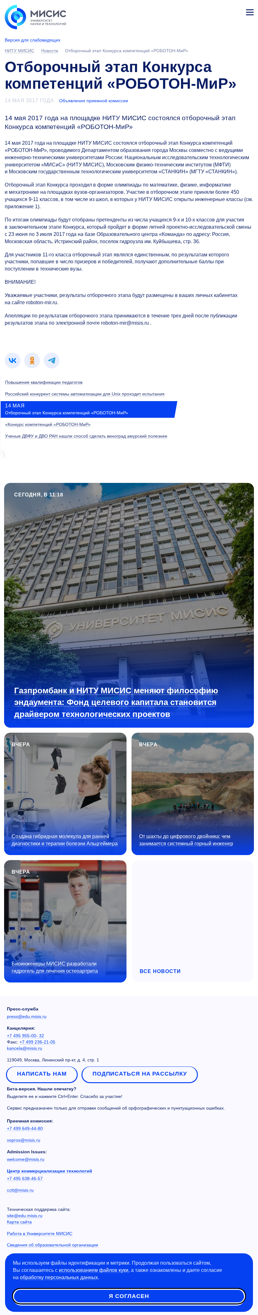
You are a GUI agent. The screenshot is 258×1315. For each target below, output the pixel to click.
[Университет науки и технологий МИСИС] (35, 16)
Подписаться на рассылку (140, 1074)
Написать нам (42, 1074)
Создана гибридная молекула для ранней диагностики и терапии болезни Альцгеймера (65, 840)
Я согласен (129, 1296)
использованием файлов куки (93, 1270)
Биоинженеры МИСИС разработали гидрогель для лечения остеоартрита (55, 967)
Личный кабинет (234, 11)
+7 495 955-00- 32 (25, 1035)
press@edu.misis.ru (27, 1016)
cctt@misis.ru (20, 1190)
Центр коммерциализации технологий (49, 1170)
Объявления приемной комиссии (93, 100)
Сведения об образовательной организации (52, 1244)
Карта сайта (19, 1221)
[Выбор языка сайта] (220, 10)
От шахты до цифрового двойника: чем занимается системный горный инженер (186, 840)
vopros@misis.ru (23, 1140)
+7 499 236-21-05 (37, 1041)
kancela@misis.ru (24, 1048)
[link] (12, 360)
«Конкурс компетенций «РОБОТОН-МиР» (48, 424)
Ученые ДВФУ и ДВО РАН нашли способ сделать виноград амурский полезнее (86, 436)
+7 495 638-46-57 (25, 1178)
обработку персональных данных (59, 1277)
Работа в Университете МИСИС (39, 1233)
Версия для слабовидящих (32, 39)
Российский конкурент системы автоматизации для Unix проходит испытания (85, 393)
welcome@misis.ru (25, 1159)
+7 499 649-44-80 (25, 1128)
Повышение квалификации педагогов (43, 382)
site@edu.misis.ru (24, 1215)
